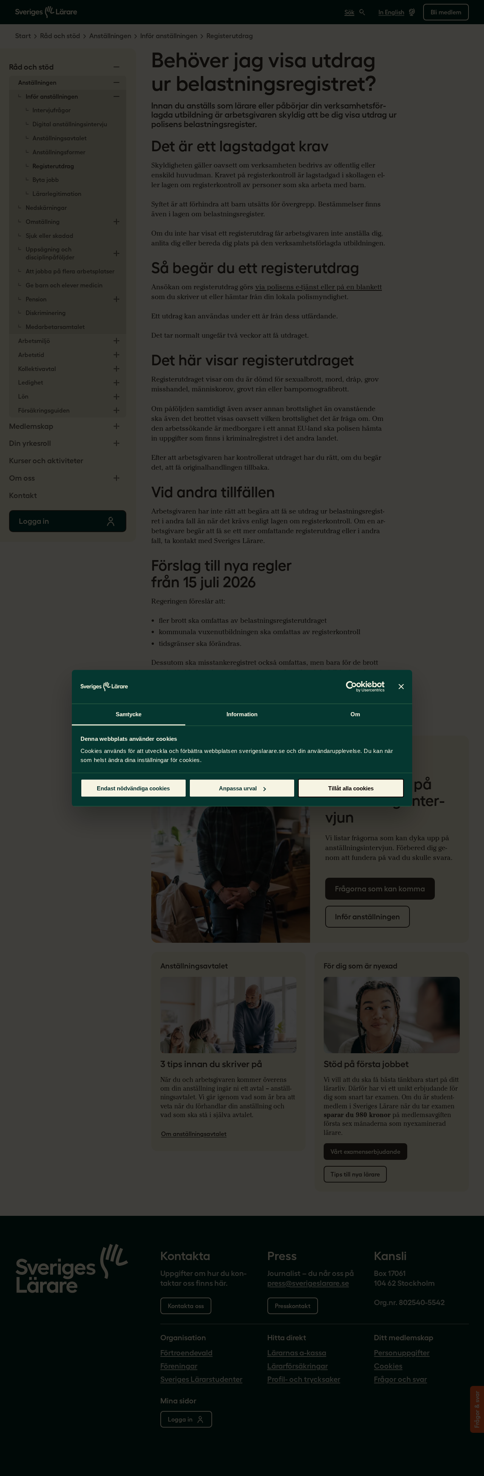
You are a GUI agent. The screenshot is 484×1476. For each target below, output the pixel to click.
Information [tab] (242, 714)
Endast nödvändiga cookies (133, 788)
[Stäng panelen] (401, 686)
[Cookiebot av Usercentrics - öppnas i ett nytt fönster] (351, 686)
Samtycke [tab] (129, 714)
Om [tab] (355, 714)
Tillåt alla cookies (351, 788)
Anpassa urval (238, 788)
